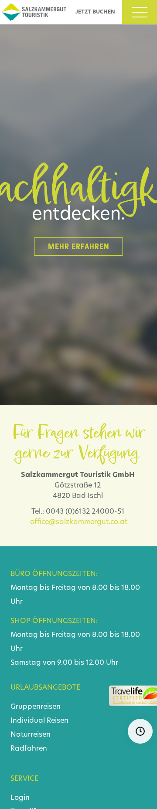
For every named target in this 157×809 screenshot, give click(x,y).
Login (20, 798)
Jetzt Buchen (95, 12)
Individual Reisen (39, 721)
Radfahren (28, 748)
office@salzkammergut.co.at (78, 522)
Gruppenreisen (35, 707)
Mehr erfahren (78, 246)
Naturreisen (30, 734)
